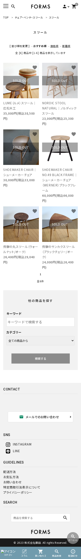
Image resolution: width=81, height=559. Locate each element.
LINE (16, 451)
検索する (40, 358)
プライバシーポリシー (17, 492)
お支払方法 (11, 477)
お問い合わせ (12, 482)
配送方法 (9, 472)
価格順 (54, 46)
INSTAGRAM (22, 444)
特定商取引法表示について (21, 487)
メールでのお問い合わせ (39, 417)
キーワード (14, 313)
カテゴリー (14, 332)
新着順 (66, 46)
